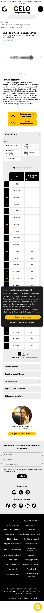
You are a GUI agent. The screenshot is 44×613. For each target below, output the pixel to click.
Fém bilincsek (31, 569)
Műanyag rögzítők (31, 560)
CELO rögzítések (12, 539)
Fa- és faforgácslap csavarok (31, 575)
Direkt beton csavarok (31, 539)
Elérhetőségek (12, 560)
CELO (13, 520)
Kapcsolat (31, 555)
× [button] (39, 289)
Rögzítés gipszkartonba (12, 544)
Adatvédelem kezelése (32, 591)
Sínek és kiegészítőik (13, 564)
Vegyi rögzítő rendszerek (12, 555)
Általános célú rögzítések (31, 534)
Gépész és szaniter (12, 525)
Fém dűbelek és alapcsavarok (31, 549)
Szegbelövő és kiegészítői (31, 520)
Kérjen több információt (22, 434)
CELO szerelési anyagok (12, 549)
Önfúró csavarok (31, 525)
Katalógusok (12, 569)
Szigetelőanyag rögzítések (12, 534)
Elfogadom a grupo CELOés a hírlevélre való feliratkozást (23, 471)
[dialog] (22, 306)
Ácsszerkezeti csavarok (31, 564)
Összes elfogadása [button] (23, 317)
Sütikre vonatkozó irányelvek (14, 591)
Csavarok (31, 530)
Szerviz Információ (31, 544)
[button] (41, 58)
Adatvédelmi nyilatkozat (27, 589)
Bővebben (35, 312)
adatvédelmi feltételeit (27, 470)
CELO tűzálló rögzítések (12, 530)
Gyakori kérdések (13, 575)
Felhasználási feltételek (23, 593)
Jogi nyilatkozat (12, 589)
